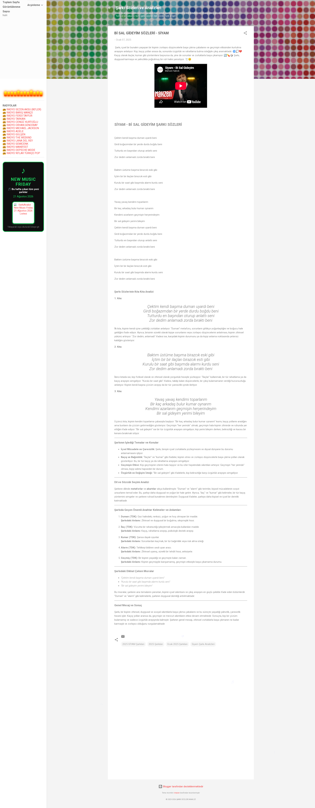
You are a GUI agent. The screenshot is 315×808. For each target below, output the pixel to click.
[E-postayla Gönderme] (123, 637)
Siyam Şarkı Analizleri (203, 644)
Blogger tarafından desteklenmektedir (182, 786)
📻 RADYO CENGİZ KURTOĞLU (20, 121)
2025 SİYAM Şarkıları (133, 644)
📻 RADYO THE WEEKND (17, 137)
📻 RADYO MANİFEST (15, 146)
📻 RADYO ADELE (13, 131)
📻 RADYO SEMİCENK (15, 143)
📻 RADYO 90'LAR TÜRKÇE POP (21, 153)
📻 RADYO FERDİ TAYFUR (17, 115)
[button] (245, 33)
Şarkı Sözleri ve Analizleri (138, 8)
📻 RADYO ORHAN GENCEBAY (20, 125)
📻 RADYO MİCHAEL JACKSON (21, 128)
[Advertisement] (180, 749)
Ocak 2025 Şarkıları (177, 644)
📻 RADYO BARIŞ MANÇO (18, 112)
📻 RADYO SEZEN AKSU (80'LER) (22, 109)
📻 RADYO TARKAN (14, 118)
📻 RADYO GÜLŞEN (14, 134)
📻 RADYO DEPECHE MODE (19, 150)
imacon (177, 793)
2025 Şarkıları (156, 644)
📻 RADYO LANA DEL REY (18, 140)
